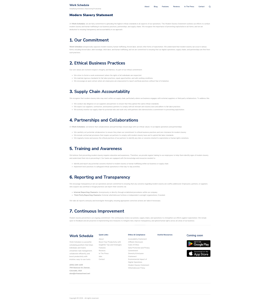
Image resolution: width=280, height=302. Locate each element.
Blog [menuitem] (156, 6)
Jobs (100, 256)
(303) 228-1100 (76, 265)
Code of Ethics (133, 245)
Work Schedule (79, 5)
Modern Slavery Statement (138, 265)
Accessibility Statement (137, 239)
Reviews (102, 250)
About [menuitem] (146, 6)
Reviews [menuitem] (176, 6)
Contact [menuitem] (202, 6)
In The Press (104, 253)
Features (102, 248)
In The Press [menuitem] (189, 6)
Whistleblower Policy (136, 268)
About (101, 239)
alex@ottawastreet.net (79, 273)
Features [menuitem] (165, 6)
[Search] (210, 6)
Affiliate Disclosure (135, 242)
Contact (102, 259)
